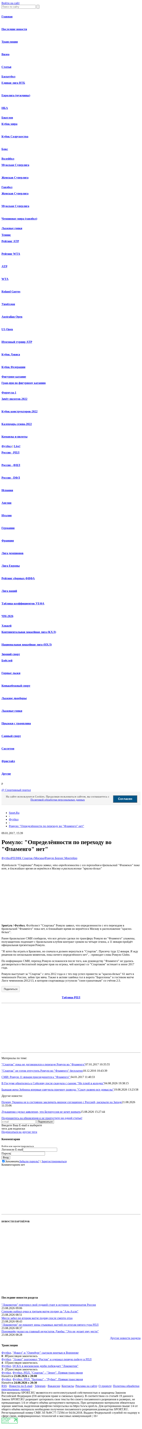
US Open (7, 329)
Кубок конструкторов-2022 (19, 411)
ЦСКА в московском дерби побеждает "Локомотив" (45, 1366)
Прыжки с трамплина (16, 723)
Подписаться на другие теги (19, 1132)
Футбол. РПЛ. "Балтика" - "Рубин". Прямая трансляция (48, 1379)
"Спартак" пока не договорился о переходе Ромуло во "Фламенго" (43, 1064)
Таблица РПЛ (71, 997)
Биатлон (7, 117)
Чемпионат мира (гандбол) (19, 218)
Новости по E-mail (20, 1386)
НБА (4, 108)
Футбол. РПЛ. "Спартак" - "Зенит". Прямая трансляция (48, 1372)
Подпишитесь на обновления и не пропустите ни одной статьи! (41, 1118)
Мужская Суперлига (15, 165)
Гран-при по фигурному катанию (23, 382)
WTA (5, 279)
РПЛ (14, 858)
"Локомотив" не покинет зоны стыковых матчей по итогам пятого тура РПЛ (50, 1324)
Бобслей (6, 660)
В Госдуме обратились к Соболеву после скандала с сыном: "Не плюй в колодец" (52, 1083)
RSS (4, 1386)
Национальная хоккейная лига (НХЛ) (26, 644)
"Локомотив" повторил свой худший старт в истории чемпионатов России (48, 1304)
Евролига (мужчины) (15, 95)
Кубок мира (9, 123)
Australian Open (11, 316)
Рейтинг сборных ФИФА (18, 578)
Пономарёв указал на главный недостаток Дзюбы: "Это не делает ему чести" (50, 1331)
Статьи (6, 66)
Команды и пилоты (14, 436)
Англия (6, 502)
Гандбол (6, 187)
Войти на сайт (10, 3)
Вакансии (54, 1386)
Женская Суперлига (14, 177)
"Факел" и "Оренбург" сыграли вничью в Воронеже (46, 1352)
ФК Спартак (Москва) (31, 858)
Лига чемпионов (12, 553)
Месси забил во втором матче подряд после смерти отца (36, 1318)
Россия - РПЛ (10, 452)
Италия (6, 515)
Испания (7, 490)
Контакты (68, 1386)
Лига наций (9, 590)
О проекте (105, 1386)
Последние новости (14, 29)
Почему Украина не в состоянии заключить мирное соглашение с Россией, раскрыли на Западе (61, 1102)
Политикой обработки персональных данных (58, 799)
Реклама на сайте (86, 1386)
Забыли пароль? (29, 1161)
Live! (17, 446)
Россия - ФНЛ (10, 465)
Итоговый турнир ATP (16, 341)
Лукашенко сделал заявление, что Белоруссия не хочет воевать (41, 1111)
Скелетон (7, 748)
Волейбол (7, 158)
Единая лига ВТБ (13, 82)
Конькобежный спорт (15, 685)
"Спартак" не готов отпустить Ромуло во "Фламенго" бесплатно (42, 1070)
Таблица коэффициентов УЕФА (22, 603)
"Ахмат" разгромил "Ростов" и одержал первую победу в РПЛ (52, 1359)
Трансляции (9, 41)
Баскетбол (8, 76)
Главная (7, 16)
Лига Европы (10, 565)
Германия (8, 528)
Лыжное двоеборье (14, 698)
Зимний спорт (10, 654)
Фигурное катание (13, 376)
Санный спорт (11, 736)
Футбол (6, 446)
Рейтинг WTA (10, 253)
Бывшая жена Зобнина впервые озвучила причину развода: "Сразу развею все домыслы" (57, 1089)
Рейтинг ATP (10, 241)
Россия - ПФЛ (10, 477)
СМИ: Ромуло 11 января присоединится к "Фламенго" (36, 1077)
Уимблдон (8, 304)
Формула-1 (8, 392)
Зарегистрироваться (54, 1161)
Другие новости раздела (125, 1338)
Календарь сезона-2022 (16, 424)
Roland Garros (10, 291)
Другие (6, 773)
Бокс (4, 149)
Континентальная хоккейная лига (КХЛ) (28, 632)
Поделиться (10, 989)
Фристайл (8, 761)
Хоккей (6, 625)
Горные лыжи (10, 673)
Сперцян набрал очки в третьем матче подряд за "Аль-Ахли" (39, 1311)
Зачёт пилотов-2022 (14, 398)
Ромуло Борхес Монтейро (61, 858)
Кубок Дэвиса (10, 354)
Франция (7, 540)
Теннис (6, 234)
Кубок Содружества (14, 136)
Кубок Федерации (13, 367)
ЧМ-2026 (7, 616)
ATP (4, 266)
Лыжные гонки (11, 228)
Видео (5, 54)
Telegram (40, 1386)
